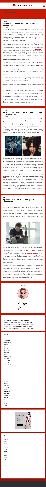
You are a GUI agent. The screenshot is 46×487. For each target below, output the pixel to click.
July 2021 (6, 399)
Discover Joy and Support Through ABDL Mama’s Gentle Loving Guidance (18, 328)
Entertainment (5, 110)
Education (6, 445)
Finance (5, 451)
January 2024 (6, 362)
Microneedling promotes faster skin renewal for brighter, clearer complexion (19, 322)
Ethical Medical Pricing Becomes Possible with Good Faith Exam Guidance (18, 324)
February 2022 (7, 387)
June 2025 (6, 346)
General (5, 457)
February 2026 (7, 338)
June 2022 (6, 379)
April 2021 (6, 405)
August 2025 (6, 344)
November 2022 (7, 372)
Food (5, 453)
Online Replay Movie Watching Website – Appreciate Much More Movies (22, 113)
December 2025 (7, 340)
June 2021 (6, 401)
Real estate (6, 465)
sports (5, 474)
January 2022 (6, 389)
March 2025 (6, 348)
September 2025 (7, 342)
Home (5, 461)
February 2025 (7, 350)
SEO (5, 467)
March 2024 (6, 358)
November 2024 (7, 352)
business (5, 443)
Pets (5, 463)
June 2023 (6, 368)
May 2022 (6, 381)
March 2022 (6, 385)
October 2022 (6, 375)
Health (4, 197)
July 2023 (6, 366)
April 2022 (6, 383)
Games (5, 455)
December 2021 (7, 391)
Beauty (5, 441)
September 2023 (7, 364)
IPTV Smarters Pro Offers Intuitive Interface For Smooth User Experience (18, 326)
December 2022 (7, 370)
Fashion (5, 449)
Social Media (6, 471)
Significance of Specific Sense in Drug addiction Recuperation (20, 201)
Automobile (6, 439)
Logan (11, 27)
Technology (5, 21)
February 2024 (7, 360)
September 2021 (7, 395)
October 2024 (6, 354)
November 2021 (7, 393)
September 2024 (7, 356)
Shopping (6, 469)
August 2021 (6, 397)
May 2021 (6, 403)
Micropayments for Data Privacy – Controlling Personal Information (20, 24)
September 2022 (7, 377)
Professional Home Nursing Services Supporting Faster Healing (16, 320)
